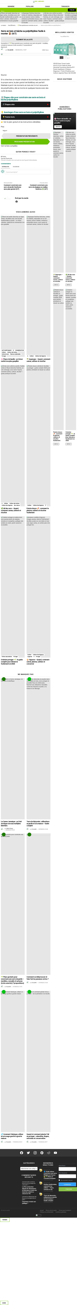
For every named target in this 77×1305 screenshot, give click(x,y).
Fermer (4, 1219)
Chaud (29, 679)
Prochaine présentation (24, 142)
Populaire (30, 6)
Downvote (9, 158)
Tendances (65, 6)
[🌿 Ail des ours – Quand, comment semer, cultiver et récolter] (54, 18)
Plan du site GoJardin (51, 1210)
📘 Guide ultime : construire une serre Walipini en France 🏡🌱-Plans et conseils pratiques (50, 1175)
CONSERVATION (19, 350)
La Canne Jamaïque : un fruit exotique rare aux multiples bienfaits (11, 823)
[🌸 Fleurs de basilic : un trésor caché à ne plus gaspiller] (11, 17)
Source (3, 75)
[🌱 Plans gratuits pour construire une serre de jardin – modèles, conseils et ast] (13, 904)
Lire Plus (56, 284)
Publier (72, 10)
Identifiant (62, 1165)
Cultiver (4, 352)
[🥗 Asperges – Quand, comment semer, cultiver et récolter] (32, 18)
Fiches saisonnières (7, 656)
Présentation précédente (27, 136)
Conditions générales (60, 1212)
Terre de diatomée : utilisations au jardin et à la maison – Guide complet (38, 823)
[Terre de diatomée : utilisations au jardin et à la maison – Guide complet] (38, 748)
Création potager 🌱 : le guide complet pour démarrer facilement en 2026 (12, 662)
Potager (4, 356)
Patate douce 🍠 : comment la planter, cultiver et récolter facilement (38, 510)
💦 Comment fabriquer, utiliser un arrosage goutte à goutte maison (12, 1136)
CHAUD (47, 6)
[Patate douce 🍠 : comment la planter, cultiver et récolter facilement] (38, 435)
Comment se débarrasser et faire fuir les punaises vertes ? (38, 978)
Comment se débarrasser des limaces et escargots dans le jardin (29, 1198)
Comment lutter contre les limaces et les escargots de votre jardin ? (28, 1183)
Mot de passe (63, 1173)
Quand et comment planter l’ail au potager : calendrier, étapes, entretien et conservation (38, 1136)
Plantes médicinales (15, 354)
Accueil (42, 1210)
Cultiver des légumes (40, 356)
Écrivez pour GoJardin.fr (65, 1210)
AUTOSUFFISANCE (6, 350)
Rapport (5, 130)
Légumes (29, 656)
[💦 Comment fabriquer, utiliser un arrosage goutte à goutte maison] (13, 1061)
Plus (2, 127)
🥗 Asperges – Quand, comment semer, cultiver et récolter (31, 21)
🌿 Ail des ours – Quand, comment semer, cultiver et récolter (53, 21)
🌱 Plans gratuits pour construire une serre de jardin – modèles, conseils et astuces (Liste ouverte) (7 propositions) (12, 980)
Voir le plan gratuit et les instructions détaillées (21, 122)
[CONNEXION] (64, 10)
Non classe (17, 505)
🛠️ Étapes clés (26, 104)
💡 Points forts (26, 117)
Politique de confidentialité (46, 1212)
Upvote (3, 158)
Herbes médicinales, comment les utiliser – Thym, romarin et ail (50, 1187)
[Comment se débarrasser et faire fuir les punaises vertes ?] (38, 904)
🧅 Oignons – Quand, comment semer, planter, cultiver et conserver (38, 662)
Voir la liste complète (9, 146)
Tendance (4, 679)
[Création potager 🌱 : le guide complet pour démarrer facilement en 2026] (13, 587)
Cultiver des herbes (12, 352)
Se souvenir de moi (66, 1180)
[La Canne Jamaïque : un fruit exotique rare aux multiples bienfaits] (13, 748)
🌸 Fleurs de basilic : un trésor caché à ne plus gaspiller (9, 20)
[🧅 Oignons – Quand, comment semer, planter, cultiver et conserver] (38, 587)
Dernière (11, 6)
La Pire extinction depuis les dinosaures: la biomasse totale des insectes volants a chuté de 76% (29, 1190)
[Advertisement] (64, 92)
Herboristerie (5, 354)
